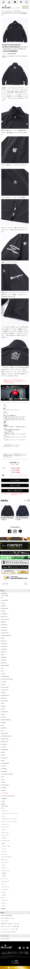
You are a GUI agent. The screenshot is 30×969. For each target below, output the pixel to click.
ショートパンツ (6, 824)
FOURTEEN (4, 646)
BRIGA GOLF (4, 624)
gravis (3, 654)
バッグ (4, 884)
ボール (4, 865)
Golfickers (4, 651)
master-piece (5, 700)
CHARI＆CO (4, 627)
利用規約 (27, 953)
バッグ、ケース (5, 878)
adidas (3, 603)
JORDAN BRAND (5, 676)
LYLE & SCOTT (5, 689)
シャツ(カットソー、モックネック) (10, 813)
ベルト (4, 848)
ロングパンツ (5, 827)
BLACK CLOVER (5, 619)
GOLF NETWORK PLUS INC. (9, 955)
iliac (3, 668)
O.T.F (3, 730)
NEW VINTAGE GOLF (6, 719)
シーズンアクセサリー (7, 856)
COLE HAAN (4, 630)
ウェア (3, 808)
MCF (3, 703)
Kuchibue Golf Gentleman (7, 679)
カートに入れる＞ (16, 968)
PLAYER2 (4, 746)
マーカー (5, 867)
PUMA (3, 752)
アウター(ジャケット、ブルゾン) (9, 818)
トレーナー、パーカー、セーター (10, 821)
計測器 (4, 873)
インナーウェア (6, 835)
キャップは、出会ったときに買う (9, 931)
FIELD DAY (4, 641)
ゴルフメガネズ (5, 920)
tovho (3, 779)
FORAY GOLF (5, 643)
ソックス (5, 851)
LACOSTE (4, 681)
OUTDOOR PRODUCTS (7, 736)
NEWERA (4, 722)
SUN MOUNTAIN (5, 763)
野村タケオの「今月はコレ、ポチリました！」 (11, 923)
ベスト (4, 816)
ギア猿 (3, 801)
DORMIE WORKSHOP (6, 635)
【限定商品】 (4, 798)
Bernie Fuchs (4, 616)
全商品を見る (4, 593)
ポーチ (4, 892)
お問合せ (21, 952)
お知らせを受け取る (15, 31)
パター (4, 905)
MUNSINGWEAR (12, 53)
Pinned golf (4, 744)
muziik (3, 714)
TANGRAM (4, 768)
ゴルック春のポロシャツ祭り (8, 918)
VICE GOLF (4, 787)
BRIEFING (4, 622)
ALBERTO (4, 605)
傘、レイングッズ (6, 870)
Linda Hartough (5, 687)
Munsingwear (5, 711)
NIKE (3, 725)
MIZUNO (4, 706)
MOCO (3, 708)
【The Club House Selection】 (8, 795)
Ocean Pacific (5, 733)
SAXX (3, 760)
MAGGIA (4, 692)
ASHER (3, 611)
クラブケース (5, 889)
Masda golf (4, 698)
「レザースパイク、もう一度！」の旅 (10, 929)
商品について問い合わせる (15, 490)
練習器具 (4, 908)
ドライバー (5, 900)
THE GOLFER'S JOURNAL (7, 774)
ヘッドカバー (5, 862)
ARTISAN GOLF (5, 608)
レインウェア (5, 832)
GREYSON (4, 660)
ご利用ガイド (15, 952)
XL (15, 472)
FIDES (3, 638)
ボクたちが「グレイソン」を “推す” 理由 (10, 926)
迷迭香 (3, 804)
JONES (3, 673)
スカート (5, 829)
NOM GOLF (4, 727)
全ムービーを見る (5, 938)
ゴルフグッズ (4, 859)
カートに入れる (15, 480)
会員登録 (9, 952)
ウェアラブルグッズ (6, 840)
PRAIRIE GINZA (5, 749)
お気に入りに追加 (15, 485)
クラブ (3, 897)
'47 (2, 597)
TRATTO (4, 782)
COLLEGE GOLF (5, 632)
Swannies (4, 766)
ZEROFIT (4, 790)
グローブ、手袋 (6, 846)
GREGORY (4, 657)
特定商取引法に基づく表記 (7, 953)
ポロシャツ (5, 810)
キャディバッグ (6, 881)
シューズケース (6, 886)
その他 (4, 837)
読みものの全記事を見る (7, 915)
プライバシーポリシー (19, 953)
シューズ (5, 854)
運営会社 (26, 952)
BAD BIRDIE (4, 613)
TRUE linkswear (5, 785)
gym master (4, 662)
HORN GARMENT (5, 665)
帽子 (4, 843)
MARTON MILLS (5, 695)
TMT (3, 776)
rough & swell (5, 757)
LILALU (3, 684)
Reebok (3, 755)
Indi (2, 670)
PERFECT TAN (5, 741)
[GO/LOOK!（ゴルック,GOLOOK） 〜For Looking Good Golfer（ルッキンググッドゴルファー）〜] (6, 946)
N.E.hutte (4, 717)
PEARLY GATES (5, 738)
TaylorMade (4, 771)
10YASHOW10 (5, 600)
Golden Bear (4, 649)
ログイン (4, 952)
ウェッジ (5, 903)
